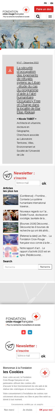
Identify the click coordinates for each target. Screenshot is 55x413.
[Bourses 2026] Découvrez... (35, 223)
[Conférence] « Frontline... (33, 195)
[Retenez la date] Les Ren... (34, 235)
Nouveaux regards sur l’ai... (34, 211)
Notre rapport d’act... (31, 248)
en (51, 3)
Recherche (45, 266)
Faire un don (43, 9)
